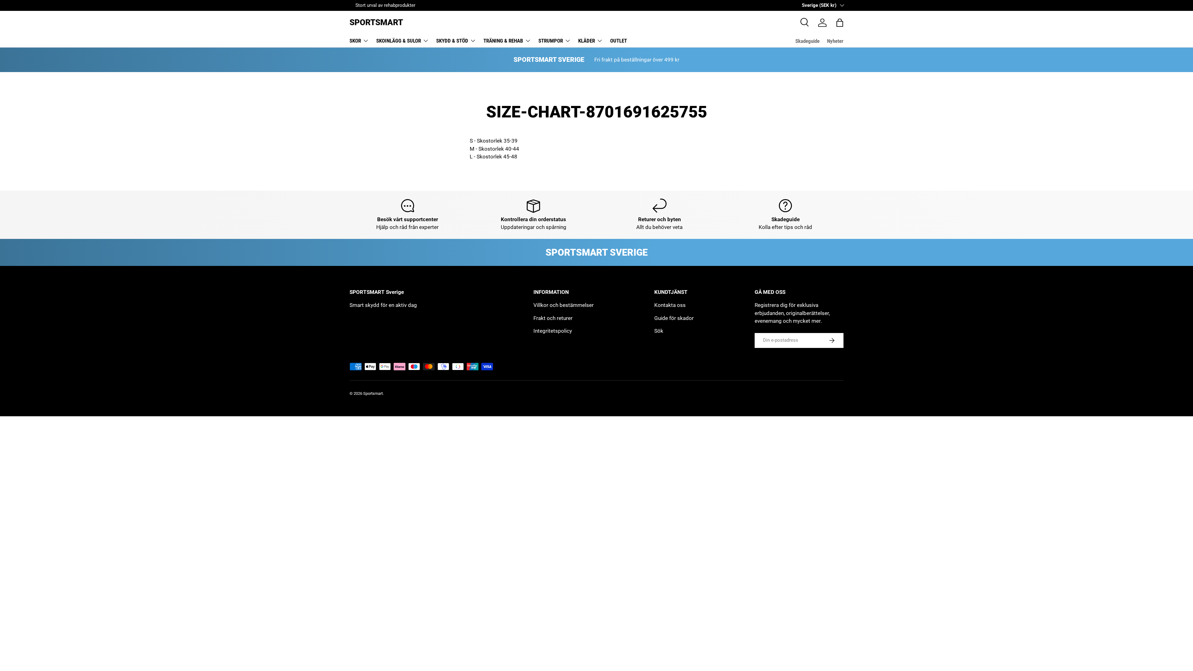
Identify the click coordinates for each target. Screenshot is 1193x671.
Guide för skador (674, 318)
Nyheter (835, 41)
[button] (840, 23)
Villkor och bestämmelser (563, 305)
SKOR (355, 41)
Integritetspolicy (552, 331)
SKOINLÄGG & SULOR (398, 41)
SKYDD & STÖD (452, 41)
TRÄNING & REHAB (503, 41)
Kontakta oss (670, 305)
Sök (658, 331)
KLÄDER (586, 41)
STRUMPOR (550, 41)
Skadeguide (807, 41)
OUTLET (618, 41)
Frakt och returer (553, 318)
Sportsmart (373, 393)
